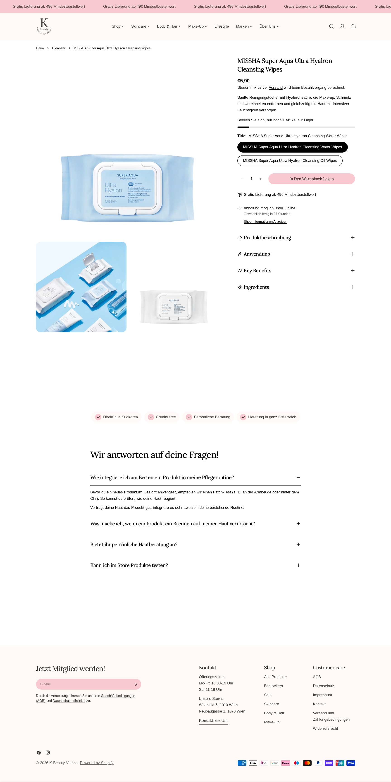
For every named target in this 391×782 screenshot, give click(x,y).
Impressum (322, 695)
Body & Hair (274, 713)
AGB (317, 677)
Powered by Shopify (97, 763)
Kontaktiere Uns (213, 720)
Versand (276, 87)
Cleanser (58, 48)
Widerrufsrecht (325, 728)
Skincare (271, 704)
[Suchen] (331, 26)
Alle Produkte (275, 677)
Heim (40, 48)
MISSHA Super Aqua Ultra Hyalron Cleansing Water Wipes (292, 147)
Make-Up (271, 722)
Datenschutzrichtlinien (69, 701)
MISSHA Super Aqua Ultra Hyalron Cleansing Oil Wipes (290, 160)
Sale (268, 695)
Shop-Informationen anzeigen (265, 221)
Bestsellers (273, 686)
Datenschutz (323, 686)
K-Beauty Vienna (63, 763)
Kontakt (319, 704)
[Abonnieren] (136, 684)
